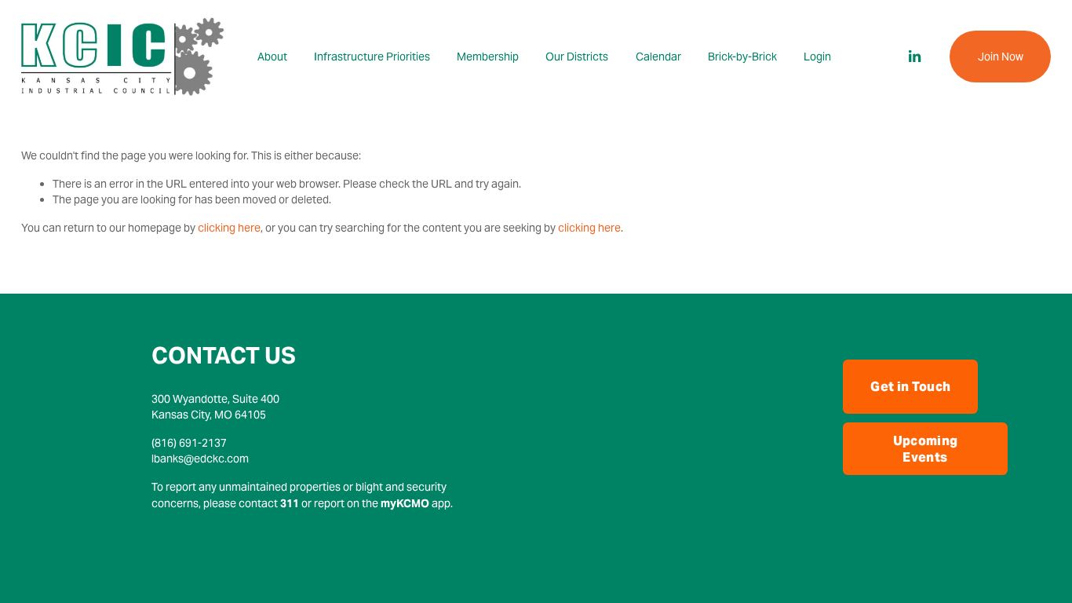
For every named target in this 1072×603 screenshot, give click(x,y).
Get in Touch (910, 386)
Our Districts (576, 56)
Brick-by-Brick (742, 56)
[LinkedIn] (914, 56)
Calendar (658, 56)
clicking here (229, 228)
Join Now (1000, 56)
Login (817, 56)
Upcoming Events (925, 449)
